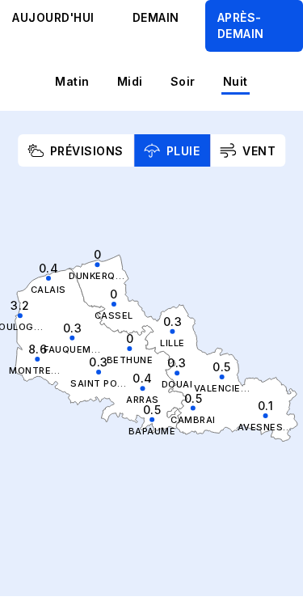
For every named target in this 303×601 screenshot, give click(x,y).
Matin (72, 81)
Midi (130, 81)
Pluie (183, 151)
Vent (259, 151)
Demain (156, 17)
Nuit (235, 81)
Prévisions (87, 151)
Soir (183, 81)
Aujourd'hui (53, 17)
